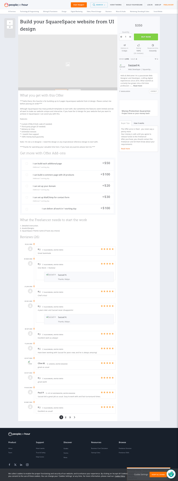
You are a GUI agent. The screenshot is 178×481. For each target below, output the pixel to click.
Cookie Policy (120, 476)
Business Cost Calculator (99, 448)
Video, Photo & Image (94, 11)
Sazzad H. (134, 65)
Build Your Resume (134, 5)
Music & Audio (121, 11)
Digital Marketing (76, 11)
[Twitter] (16, 465)
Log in (149, 5)
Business (109, 11)
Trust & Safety (40, 453)
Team (10, 453)
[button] (99, 4)
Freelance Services (125, 448)
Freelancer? (168, 5)
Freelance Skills (124, 453)
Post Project (78, 5)
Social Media (158, 11)
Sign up (158, 5)
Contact (154, 91)
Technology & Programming (29, 11)
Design (64, 11)
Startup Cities (95, 453)
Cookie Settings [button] (141, 474)
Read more (137, 86)
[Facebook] (10, 465)
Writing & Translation (50, 11)
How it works (115, 5)
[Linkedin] (21, 465)
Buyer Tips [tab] (125, 123)
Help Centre (40, 457)
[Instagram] (27, 465)
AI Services (12, 11)
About (10, 448)
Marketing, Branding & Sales (139, 11)
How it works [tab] (139, 123)
